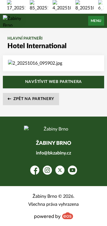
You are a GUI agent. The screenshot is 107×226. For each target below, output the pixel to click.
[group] (16, 5)
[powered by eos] (53, 215)
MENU (96, 21)
